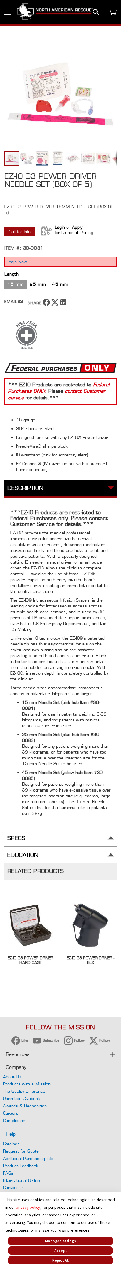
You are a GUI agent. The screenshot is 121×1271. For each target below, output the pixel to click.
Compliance (14, 1120)
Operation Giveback (21, 1098)
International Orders (22, 1180)
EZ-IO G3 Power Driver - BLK (90, 960)
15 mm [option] (15, 284)
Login (60, 227)
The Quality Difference (24, 1091)
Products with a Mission (27, 1083)
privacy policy (28, 1207)
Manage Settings (60, 1241)
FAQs (8, 1172)
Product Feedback (20, 1165)
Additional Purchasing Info (28, 1158)
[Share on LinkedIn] (63, 304)
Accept (60, 1250)
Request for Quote (21, 1151)
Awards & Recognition (25, 1105)
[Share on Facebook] (46, 304)
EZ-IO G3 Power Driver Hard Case (30, 960)
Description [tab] (25, 488)
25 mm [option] (38, 284)
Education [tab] (22, 855)
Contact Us (14, 1187)
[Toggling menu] (7, 12)
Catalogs (11, 1143)
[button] (27, 158)
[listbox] (60, 285)
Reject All (60, 1260)
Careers (11, 1113)
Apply (77, 227)
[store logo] (55, 12)
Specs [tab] (16, 838)
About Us (12, 1076)
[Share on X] (54, 304)
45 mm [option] (60, 284)
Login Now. (17, 261)
